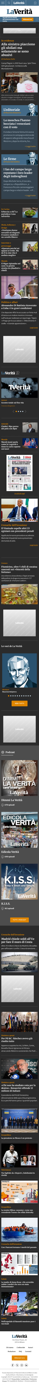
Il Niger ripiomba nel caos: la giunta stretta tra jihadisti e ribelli (10, 267)
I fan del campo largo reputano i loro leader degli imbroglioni (17, 173)
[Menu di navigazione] (3, 3)
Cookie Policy (25, 1379)
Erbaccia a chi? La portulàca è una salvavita (9, 214)
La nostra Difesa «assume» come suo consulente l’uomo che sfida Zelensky (17, 1211)
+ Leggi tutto (30, 146)
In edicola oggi (19, 494)
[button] (19, 594)
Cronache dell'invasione (14, 525)
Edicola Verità (10, 852)
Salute (4, 1279)
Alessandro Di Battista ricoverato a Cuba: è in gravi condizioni (19, 306)
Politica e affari (9, 302)
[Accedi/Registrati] (35, 3)
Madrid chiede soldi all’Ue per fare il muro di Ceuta (17, 940)
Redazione (12, 1351)
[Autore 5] (17, 695)
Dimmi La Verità (11, 800)
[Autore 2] (10, 695)
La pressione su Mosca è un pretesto (16, 1138)
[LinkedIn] (26, 1365)
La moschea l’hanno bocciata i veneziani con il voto (16, 124)
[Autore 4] (15, 695)
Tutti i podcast (19, 920)
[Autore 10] (28, 695)
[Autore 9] (26, 695)
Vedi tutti (19, 703)
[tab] (16, 411)
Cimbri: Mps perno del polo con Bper (9, 427)
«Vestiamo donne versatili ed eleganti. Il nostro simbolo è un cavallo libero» (10, 233)
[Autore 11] (30, 695)
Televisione (6, 1170)
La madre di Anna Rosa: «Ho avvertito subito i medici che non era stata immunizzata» (17, 1284)
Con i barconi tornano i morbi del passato (19, 1247)
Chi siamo (9, 1347)
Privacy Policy (16, 1379)
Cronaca (4, 563)
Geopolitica (6, 1135)
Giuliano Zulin (9, 59)
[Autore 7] (21, 695)
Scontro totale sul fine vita (12, 403)
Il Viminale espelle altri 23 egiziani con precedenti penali (17, 529)
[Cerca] (9, 3)
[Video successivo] (25, 411)
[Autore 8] (23, 695)
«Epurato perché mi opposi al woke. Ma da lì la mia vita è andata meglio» (10, 251)
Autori (30, 1347)
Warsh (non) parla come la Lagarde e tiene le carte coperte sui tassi (10, 445)
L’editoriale (21, 1347)
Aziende (4, 424)
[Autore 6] (19, 695)
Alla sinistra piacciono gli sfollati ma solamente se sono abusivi (18, 49)
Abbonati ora (27, 19)
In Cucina (5, 209)
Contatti (28, 1351)
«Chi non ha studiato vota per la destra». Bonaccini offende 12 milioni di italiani (18, 1088)
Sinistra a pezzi (7, 1035)
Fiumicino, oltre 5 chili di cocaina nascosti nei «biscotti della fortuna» (19, 569)
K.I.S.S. (5, 903)
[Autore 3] (13, 695)
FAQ (20, 1351)
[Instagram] (21, 1365)
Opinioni (4, 400)
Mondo (4, 261)
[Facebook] (12, 1365)
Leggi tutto (34, 328)
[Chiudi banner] (37, 19)
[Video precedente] (13, 411)
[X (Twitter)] (17, 1365)
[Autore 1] (8, 695)
